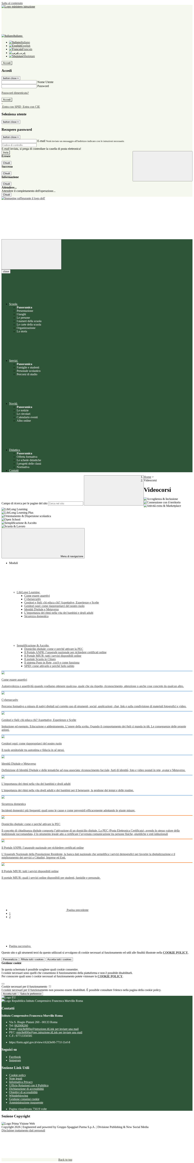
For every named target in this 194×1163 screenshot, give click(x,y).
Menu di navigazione (71, 556)
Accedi (7, 63)
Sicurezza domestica (36, 616)
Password (43, 86)
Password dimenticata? (15, 92)
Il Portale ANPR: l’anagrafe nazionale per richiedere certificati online (65, 652)
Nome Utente (45, 82)
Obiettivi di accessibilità (23, 1092)
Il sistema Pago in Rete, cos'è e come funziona (51, 662)
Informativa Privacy (21, 1082)
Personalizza (10, 959)
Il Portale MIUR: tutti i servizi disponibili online (52, 655)
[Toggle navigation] (31, 254)
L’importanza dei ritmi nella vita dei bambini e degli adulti (58, 612)
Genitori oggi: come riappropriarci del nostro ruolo (54, 606)
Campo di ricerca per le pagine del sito (24, 503)
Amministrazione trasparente (26, 1102)
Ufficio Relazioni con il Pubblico (28, 1085)
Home (147, 477)
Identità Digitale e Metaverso (41, 609)
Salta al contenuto (12, 3)
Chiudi (6, 163)
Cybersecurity (32, 599)
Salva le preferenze (30, 993)
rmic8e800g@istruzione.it (48, 1029)
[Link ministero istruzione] (18, 6)
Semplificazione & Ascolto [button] (33, 645)
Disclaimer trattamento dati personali (23, 1130)
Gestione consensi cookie (24, 1099)
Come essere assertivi (37, 595)
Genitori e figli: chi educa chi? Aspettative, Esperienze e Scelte (61, 602)
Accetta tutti (59, 959)
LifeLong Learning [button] (28, 592)
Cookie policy (17, 1075)
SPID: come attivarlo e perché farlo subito (49, 666)
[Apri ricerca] (162, 166)
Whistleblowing (18, 1095)
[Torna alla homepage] (97, 198)
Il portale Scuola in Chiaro (40, 659)
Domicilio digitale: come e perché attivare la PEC (53, 648)
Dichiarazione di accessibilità (26, 1088)
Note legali (15, 1078)
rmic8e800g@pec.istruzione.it (49, 1032)
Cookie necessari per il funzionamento (25, 986)
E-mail (41, 141)
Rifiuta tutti (32, 959)
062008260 (21, 1025)
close (6, 271)
